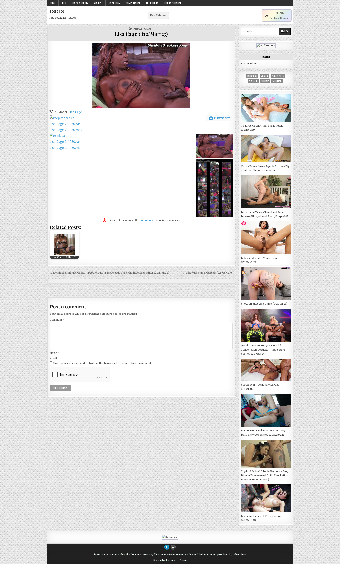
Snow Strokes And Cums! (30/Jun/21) (264, 303)
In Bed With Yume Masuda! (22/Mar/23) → (209, 272)
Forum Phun (249, 63)
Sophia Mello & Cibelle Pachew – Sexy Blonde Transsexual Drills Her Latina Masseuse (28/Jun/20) (265, 475)
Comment (57, 319)
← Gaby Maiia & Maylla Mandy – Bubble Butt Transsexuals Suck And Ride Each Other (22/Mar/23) (108, 272)
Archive (98, 3)
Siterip (265, 81)
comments (146, 220)
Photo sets (278, 76)
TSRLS (56, 11)
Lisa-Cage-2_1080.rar (65, 124)
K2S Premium (133, 3)
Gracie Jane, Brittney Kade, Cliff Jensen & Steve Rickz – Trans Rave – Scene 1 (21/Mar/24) (264, 349)
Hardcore (252, 76)
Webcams (277, 81)
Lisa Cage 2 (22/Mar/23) (141, 34)
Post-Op (253, 81)
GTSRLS (282, 13)
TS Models (114, 3)
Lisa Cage (75, 112)
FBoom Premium (172, 3)
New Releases (158, 15)
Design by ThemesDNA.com (170, 560)
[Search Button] (173, 547)
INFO (64, 3)
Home (52, 3)
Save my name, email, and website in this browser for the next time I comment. (102, 363)
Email (54, 358)
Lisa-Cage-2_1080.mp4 (66, 130)
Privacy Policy (80, 3)
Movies (264, 76)
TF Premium (152, 3)
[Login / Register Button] (166, 547)
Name (54, 353)
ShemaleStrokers (141, 28)
